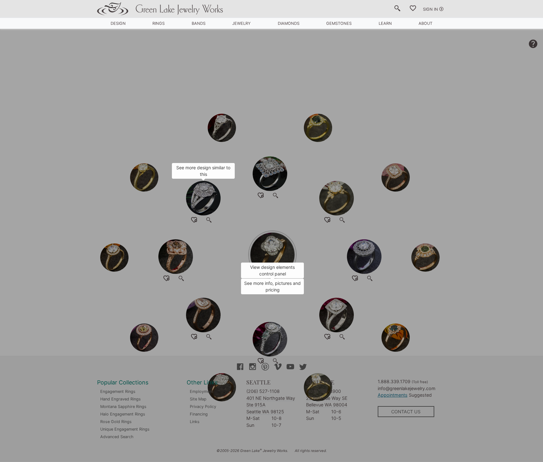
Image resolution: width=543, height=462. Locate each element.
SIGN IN (430, 9)
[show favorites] (413, 9)
